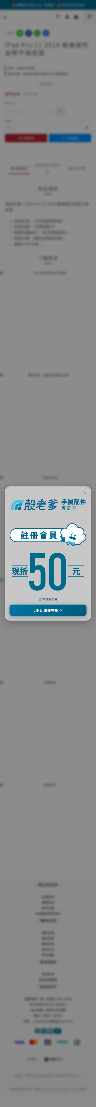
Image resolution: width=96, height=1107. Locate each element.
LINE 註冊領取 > (48, 610)
